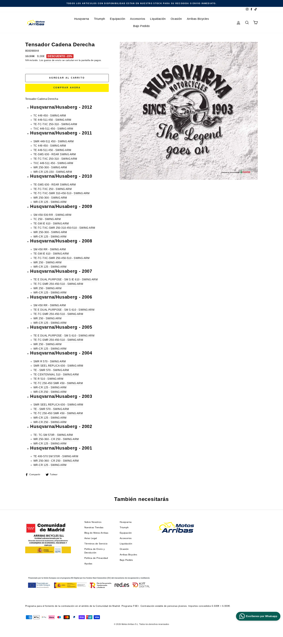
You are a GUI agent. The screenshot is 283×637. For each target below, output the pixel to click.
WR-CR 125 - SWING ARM (49, 202)
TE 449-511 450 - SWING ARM (52, 119)
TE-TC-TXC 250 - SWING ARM (52, 189)
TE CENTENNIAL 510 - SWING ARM (56, 374)
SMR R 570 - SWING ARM (49, 361)
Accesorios (137, 18)
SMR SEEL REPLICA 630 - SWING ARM (58, 365)
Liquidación (158, 18)
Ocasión (176, 18)
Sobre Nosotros (93, 522)
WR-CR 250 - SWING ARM (49, 391)
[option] (141, 3)
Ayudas (88, 563)
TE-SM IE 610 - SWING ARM (51, 223)
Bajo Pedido (141, 26)
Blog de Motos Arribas (96, 533)
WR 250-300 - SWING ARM (50, 167)
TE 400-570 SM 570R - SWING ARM (55, 456)
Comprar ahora (67, 87)
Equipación (117, 18)
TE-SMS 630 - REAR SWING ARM (54, 154)
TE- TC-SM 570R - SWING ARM (53, 435)
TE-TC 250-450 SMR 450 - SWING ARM (58, 383)
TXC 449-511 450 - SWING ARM (53, 128)
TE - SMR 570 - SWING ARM (51, 370)
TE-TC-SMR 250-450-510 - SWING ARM (58, 284)
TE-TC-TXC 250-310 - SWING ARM (55, 124)
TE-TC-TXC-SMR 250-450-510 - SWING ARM (61, 258)
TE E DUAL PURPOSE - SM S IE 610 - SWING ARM (65, 279)
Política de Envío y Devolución (94, 551)
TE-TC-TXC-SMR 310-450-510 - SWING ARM (61, 193)
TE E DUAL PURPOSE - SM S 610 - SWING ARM (63, 309)
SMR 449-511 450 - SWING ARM (53, 141)
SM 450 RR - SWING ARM (49, 249)
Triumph (99, 18)
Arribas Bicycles (198, 18)
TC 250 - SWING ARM (47, 219)
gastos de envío (52, 60)
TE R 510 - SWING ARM (48, 378)
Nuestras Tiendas (94, 527)
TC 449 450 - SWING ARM (49, 115)
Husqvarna (81, 18)
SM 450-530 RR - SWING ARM (52, 214)
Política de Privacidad (96, 558)
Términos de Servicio (96, 543)
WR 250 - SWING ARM (47, 262)
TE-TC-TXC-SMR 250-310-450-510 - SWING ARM (64, 227)
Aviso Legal (90, 538)
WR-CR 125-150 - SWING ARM (52, 171)
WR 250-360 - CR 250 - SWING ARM (56, 439)
